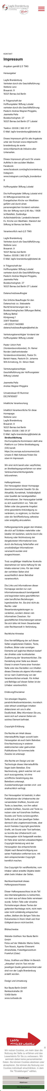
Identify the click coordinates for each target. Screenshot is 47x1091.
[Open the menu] (41, 9)
